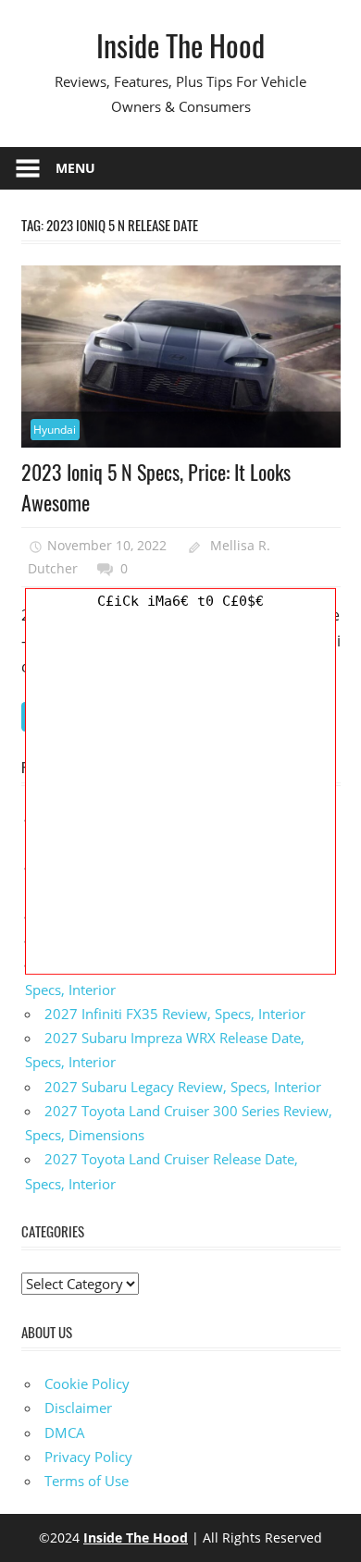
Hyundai (54, 429)
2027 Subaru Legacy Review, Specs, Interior (182, 1086)
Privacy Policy (88, 1456)
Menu (75, 168)
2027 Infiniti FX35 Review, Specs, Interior (174, 1013)
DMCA (64, 1432)
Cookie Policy (87, 1383)
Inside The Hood (180, 45)
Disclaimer (78, 1407)
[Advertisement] (180, 793)
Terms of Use (86, 1480)
